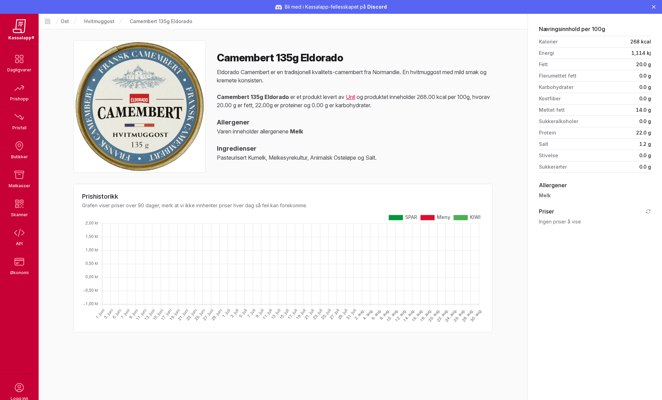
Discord (377, 7)
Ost (65, 21)
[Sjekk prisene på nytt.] (648, 211)
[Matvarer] (47, 21)
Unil (350, 96)
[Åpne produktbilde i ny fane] (139, 106)
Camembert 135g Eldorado (161, 21)
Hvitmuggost (99, 21)
